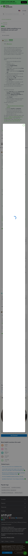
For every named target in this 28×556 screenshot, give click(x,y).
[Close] (24, 125)
